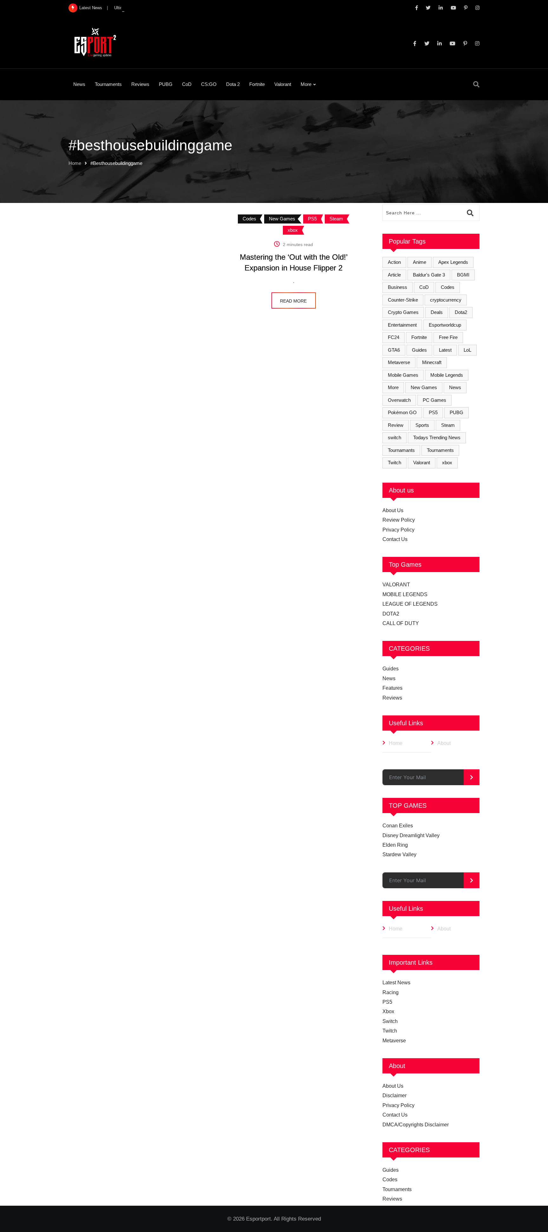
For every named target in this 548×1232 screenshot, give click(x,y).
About (444, 743)
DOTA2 (390, 613)
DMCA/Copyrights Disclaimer (415, 1124)
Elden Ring (395, 845)
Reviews (140, 84)
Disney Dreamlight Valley (411, 835)
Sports (422, 425)
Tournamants (401, 450)
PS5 (433, 412)
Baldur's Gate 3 (429, 274)
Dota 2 (233, 84)
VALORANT (396, 584)
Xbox (388, 1011)
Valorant (282, 84)
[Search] (476, 84)
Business (397, 287)
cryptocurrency (445, 300)
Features (392, 688)
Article (394, 274)
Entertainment (402, 325)
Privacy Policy (398, 529)
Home (74, 163)
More (306, 84)
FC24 (393, 337)
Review (395, 425)
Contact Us (395, 539)
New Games (424, 387)
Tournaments (108, 84)
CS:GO (209, 84)
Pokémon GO (402, 412)
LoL (467, 350)
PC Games (434, 400)
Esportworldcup (445, 325)
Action (394, 262)
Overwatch (399, 400)
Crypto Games (403, 312)
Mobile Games (403, 375)
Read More (293, 300)
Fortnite (257, 84)
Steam (448, 425)
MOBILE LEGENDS (404, 594)
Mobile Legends (446, 375)
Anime (419, 262)
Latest (445, 350)
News (79, 84)
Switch (390, 1021)
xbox (447, 462)
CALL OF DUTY (400, 623)
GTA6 (394, 350)
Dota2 (461, 312)
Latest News (396, 982)
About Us (392, 510)
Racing (390, 992)
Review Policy (398, 520)
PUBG (166, 84)
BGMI (463, 274)
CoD (187, 84)
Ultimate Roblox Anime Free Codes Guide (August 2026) (166, 7)
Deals (437, 312)
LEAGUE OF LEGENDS (410, 604)
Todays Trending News (436, 437)
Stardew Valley (399, 854)
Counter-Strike (403, 300)
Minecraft (431, 362)
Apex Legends (453, 262)
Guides (419, 350)
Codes (447, 287)
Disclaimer (394, 1095)
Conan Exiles (397, 825)
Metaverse (399, 362)
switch (394, 437)
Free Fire (448, 337)
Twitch (394, 462)
